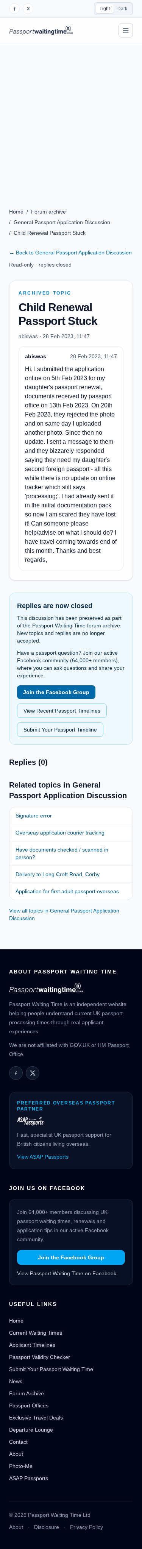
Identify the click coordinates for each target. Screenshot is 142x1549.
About (16, 1454)
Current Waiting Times (35, 1333)
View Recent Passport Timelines (61, 711)
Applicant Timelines (32, 1345)
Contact (18, 1442)
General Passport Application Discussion (62, 222)
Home (16, 212)
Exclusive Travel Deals (36, 1418)
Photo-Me (21, 1466)
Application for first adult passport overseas (67, 891)
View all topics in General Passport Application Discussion (64, 914)
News (15, 1381)
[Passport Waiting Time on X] (32, 1073)
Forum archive (48, 212)
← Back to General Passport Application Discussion (70, 253)
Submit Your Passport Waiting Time (51, 1369)
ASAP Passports (28, 1478)
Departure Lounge (31, 1430)
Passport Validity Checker (39, 1357)
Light (105, 8)
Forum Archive (26, 1393)
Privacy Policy (86, 1527)
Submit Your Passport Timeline (60, 730)
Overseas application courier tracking (60, 833)
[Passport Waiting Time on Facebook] (14, 8)
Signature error (34, 816)
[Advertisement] (71, 118)
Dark (122, 8)
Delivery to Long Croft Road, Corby (58, 874)
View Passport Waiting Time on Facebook (66, 1273)
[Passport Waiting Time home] (41, 30)
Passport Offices (28, 1405)
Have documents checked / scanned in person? (62, 853)
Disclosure (46, 1527)
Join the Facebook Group (56, 692)
